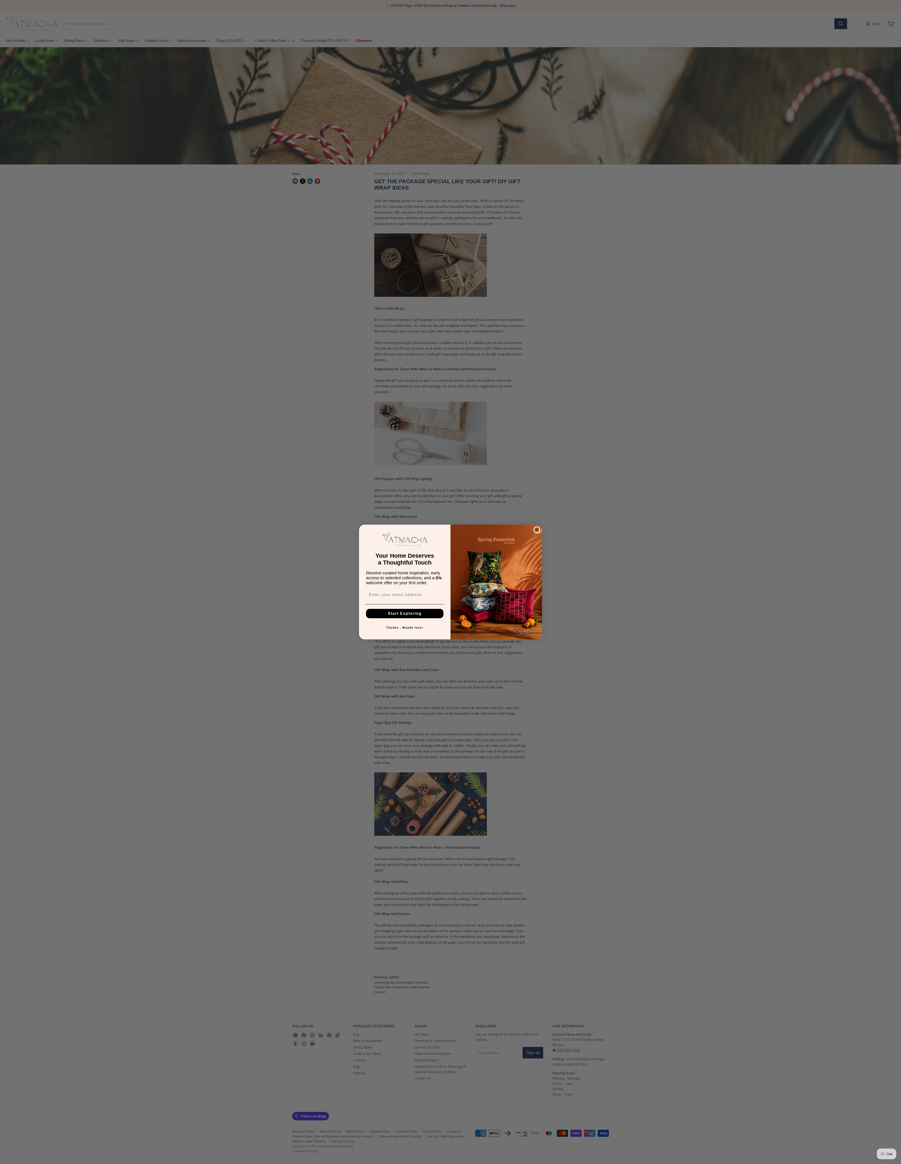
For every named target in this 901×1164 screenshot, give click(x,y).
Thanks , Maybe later (404, 627)
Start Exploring (405, 613)
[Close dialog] (537, 530)
